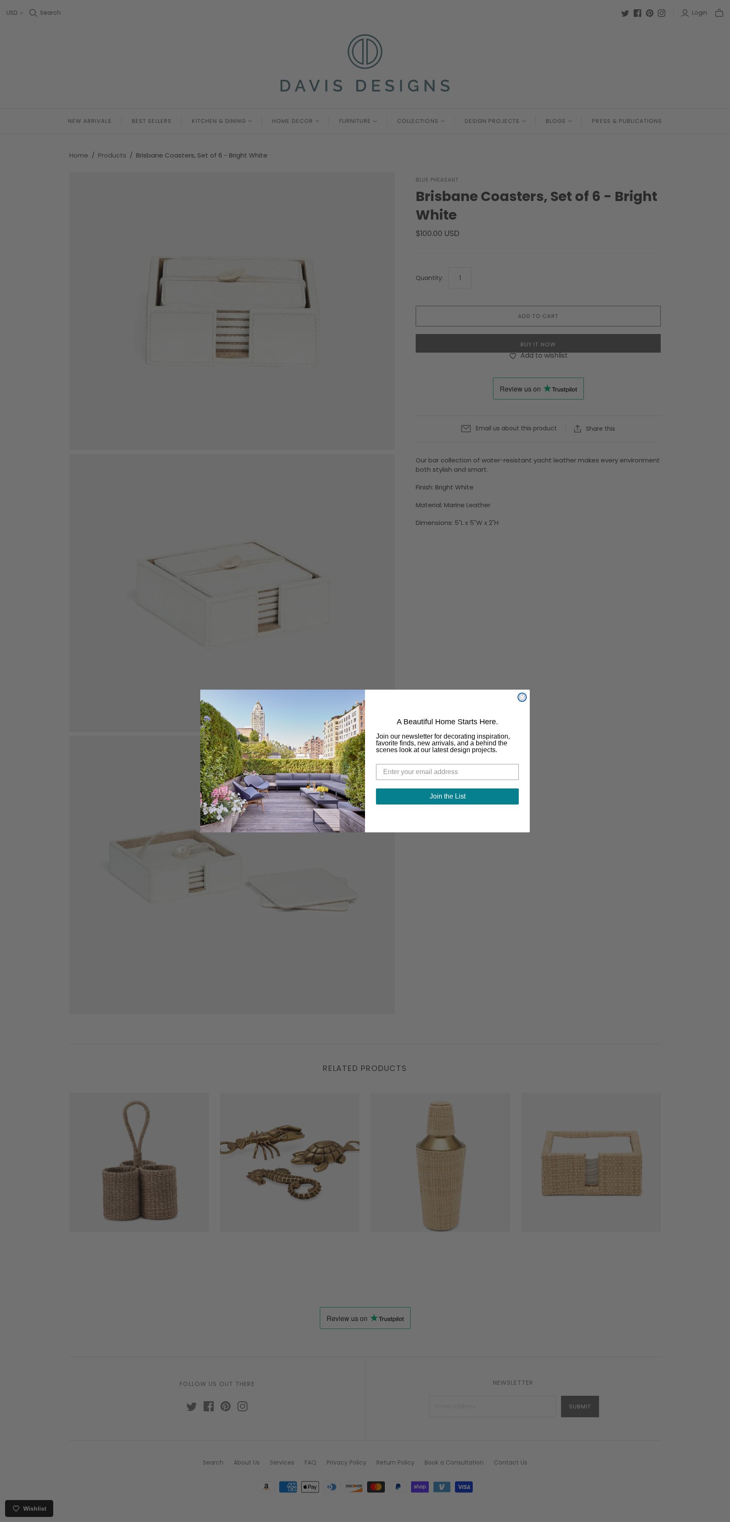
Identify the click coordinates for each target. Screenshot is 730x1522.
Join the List (448, 796)
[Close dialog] (522, 697)
